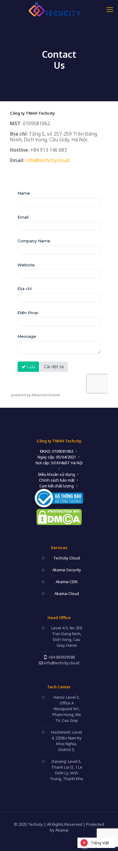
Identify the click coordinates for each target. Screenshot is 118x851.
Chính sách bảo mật (56, 480)
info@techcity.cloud (47, 160)
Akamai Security (66, 570)
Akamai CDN (66, 581)
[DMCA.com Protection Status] (59, 523)
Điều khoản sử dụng (56, 474)
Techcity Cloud (66, 558)
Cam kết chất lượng (56, 486)
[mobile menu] (110, 9)
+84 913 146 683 (48, 150)
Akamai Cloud (66, 593)
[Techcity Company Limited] (59, 9)
